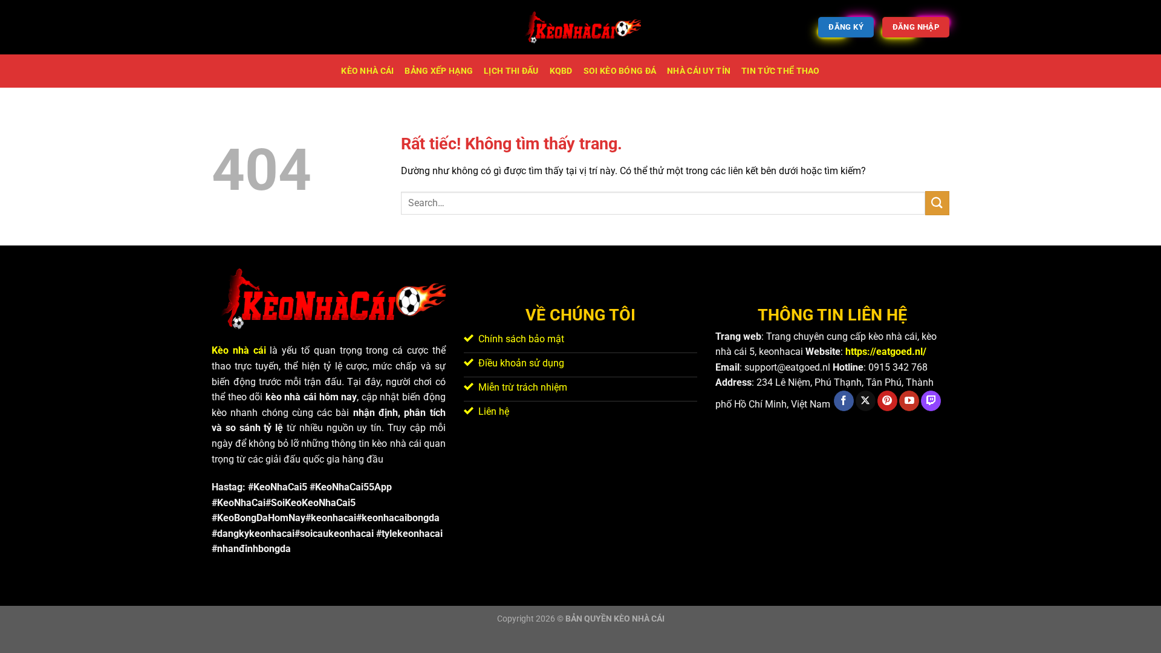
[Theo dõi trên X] (866, 401)
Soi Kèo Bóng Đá (620, 71)
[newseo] (580, 27)
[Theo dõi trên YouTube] (909, 401)
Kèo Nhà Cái (367, 71)
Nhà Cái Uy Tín (698, 71)
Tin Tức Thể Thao (780, 71)
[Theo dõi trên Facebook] (844, 401)
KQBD (561, 71)
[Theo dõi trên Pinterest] (887, 401)
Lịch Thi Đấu (511, 71)
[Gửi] (937, 203)
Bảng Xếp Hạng (439, 71)
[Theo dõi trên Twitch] (931, 401)
